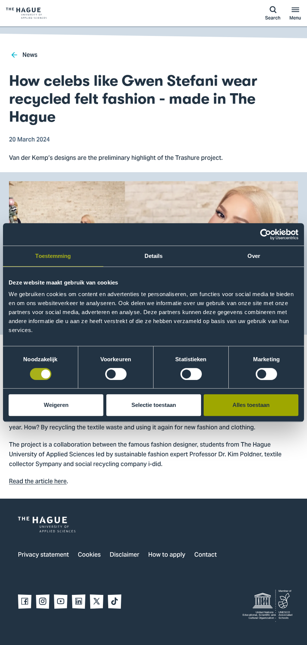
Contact (205, 555)
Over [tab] (253, 256)
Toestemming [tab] (53, 256)
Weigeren (56, 405)
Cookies (89, 555)
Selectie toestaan (153, 405)
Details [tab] (154, 256)
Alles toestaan (251, 405)
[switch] (116, 374)
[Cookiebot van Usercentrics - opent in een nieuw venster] (265, 234)
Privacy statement (43, 555)
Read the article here (38, 481)
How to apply (166, 555)
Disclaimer (124, 555)
